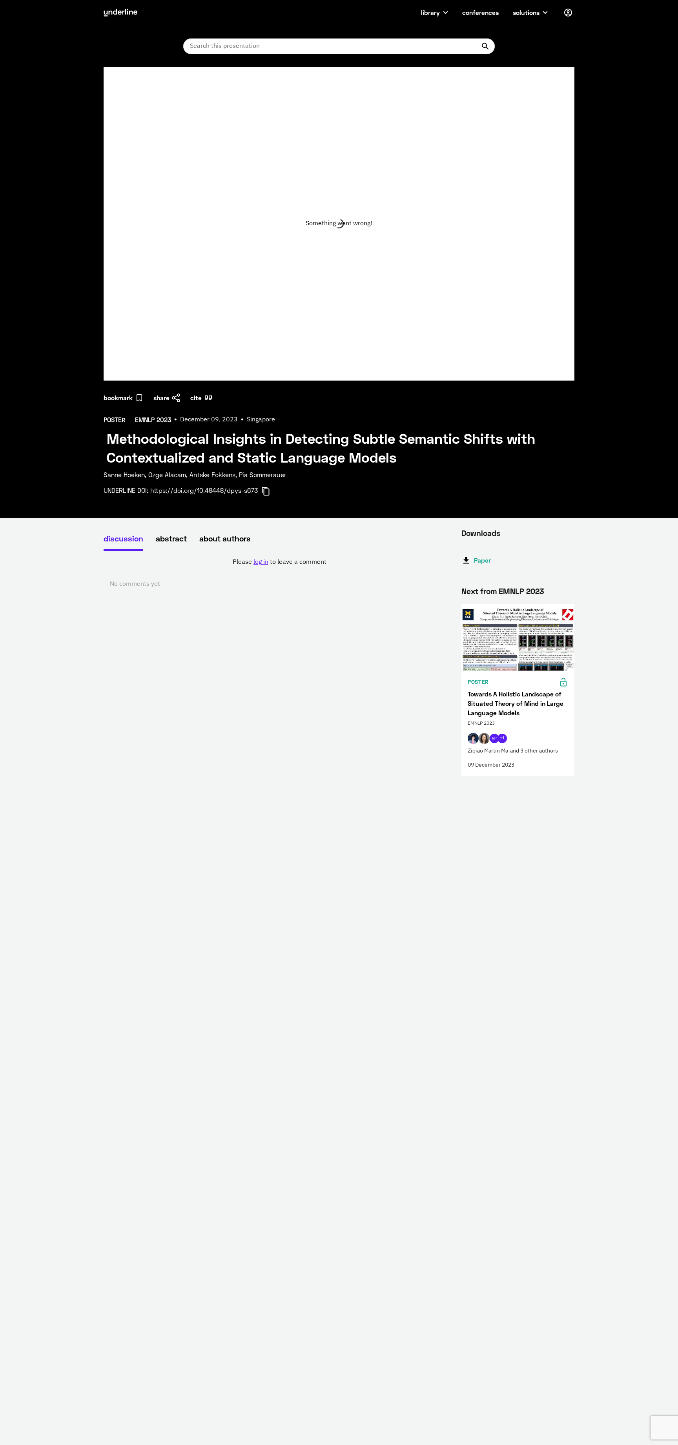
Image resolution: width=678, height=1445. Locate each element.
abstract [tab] (171, 538)
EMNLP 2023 (521, 591)
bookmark (118, 397)
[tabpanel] (279, 573)
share (161, 397)
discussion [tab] (123, 538)
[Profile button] (568, 12)
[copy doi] (270, 491)
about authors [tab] (225, 538)
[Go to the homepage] (120, 12)
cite (196, 397)
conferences (480, 12)
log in (260, 562)
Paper (482, 560)
